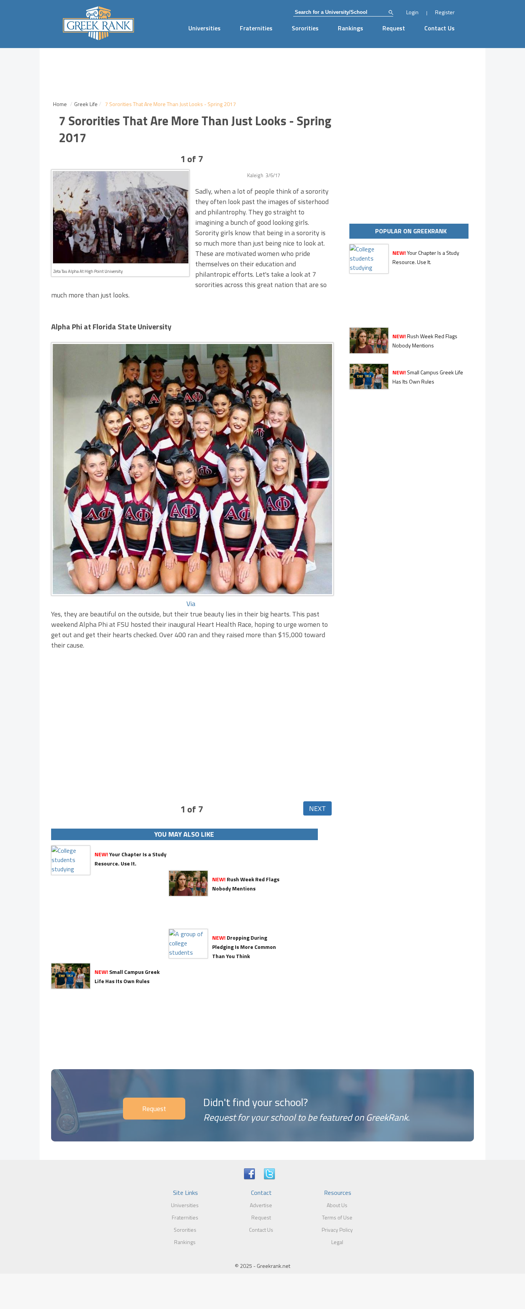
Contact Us (439, 28)
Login (412, 12)
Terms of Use (337, 1217)
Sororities (305, 28)
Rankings (350, 28)
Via (190, 603)
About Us (337, 1205)
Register (445, 12)
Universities (204, 28)
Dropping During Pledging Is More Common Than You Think (244, 947)
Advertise (261, 1205)
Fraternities (256, 28)
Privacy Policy (337, 1230)
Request (393, 28)
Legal (337, 1242)
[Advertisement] (191, 710)
